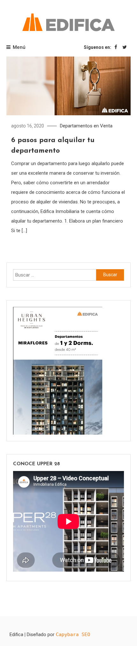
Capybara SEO (73, 634)
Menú (19, 47)
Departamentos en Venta (86, 126)
